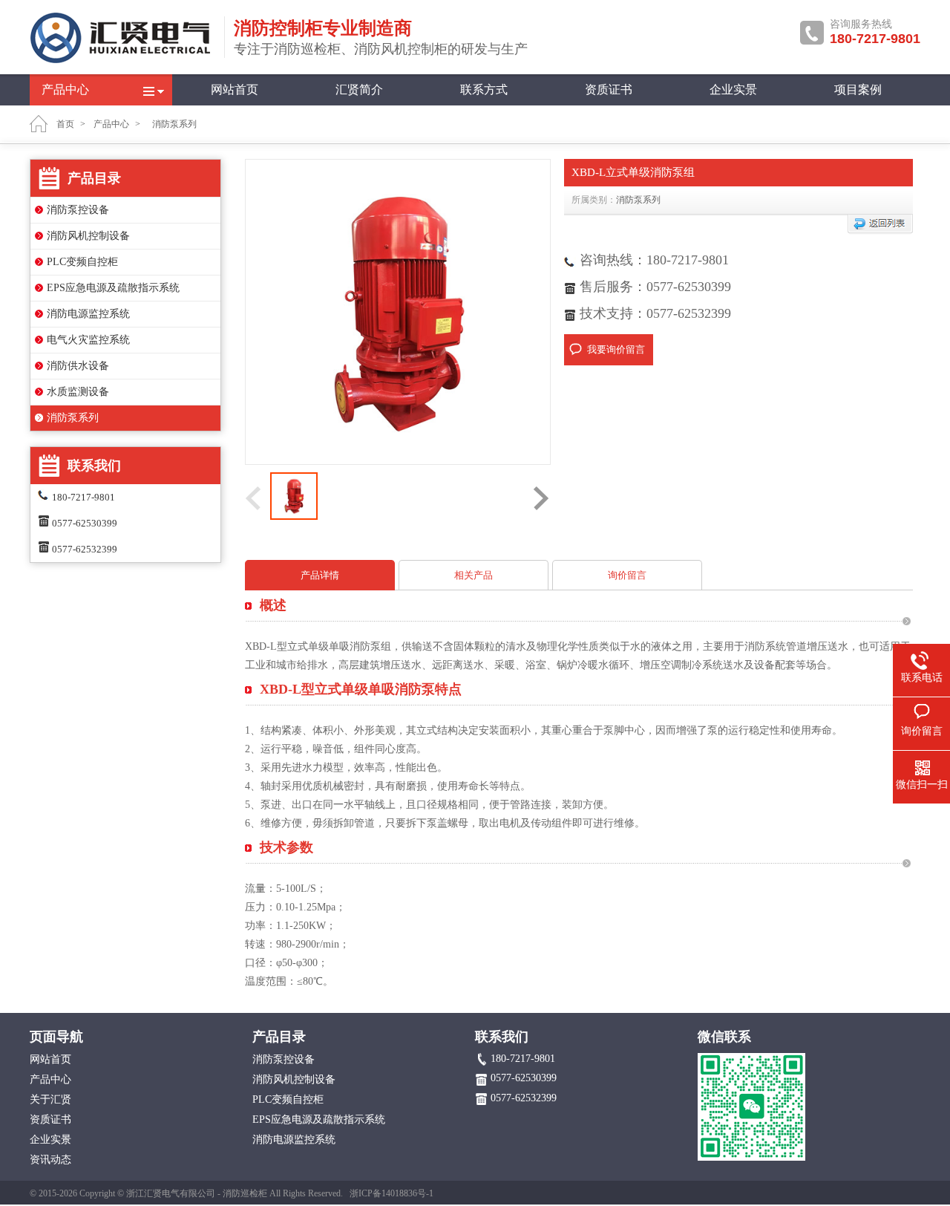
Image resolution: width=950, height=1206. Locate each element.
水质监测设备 (78, 391)
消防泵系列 (73, 417)
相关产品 (473, 575)
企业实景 (733, 89)
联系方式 (484, 89)
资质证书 (608, 89)
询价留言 (627, 575)
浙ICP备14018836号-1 (391, 1193)
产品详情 (320, 575)
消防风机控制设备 (88, 235)
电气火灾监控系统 (88, 339)
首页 (65, 124)
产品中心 (65, 89)
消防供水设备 (78, 365)
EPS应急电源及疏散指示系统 (113, 287)
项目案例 (858, 89)
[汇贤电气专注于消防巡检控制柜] (122, 61)
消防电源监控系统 (88, 313)
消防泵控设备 (78, 209)
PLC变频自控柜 (82, 261)
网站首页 (234, 89)
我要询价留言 (616, 349)
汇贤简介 (359, 89)
